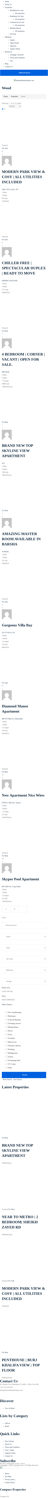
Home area (6, 988)
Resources (8, 52)
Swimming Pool (14, 1060)
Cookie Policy (10, 1482)
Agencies (13, 46)
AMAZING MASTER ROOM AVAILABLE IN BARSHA (21, 539)
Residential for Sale (17, 16)
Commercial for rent (17, 22)
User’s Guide (9, 1450)
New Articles (9, 1441)
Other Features (7, 1004)
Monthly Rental (15, 28)
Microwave (12, 1042)
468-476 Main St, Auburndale (12, 719)
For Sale (5, 148)
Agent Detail (14, 43)
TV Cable (12, 1064)
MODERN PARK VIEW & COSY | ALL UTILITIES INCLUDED (23, 177)
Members (8, 37)
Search (24, 1075)
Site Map (8, 1476)
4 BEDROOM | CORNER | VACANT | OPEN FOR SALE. (23, 359)
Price (4, 996)
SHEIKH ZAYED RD (9, 281)
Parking (11, 1049)
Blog (6, 64)
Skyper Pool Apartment (20, 879)
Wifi (10, 1068)
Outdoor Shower (14, 1046)
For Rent (5, 331)
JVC (3, 463)
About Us (8, 4)
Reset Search (7, 1079)
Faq (11, 61)
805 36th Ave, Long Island (11, 886)
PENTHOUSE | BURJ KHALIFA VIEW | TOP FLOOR (21, 1365)
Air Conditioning (14, 1012)
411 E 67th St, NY (8, 633)
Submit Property (24, 73)
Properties (8, 7)
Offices (7, 1423)
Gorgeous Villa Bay (17, 625)
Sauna (10, 1057)
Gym (10, 1034)
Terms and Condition (17, 58)
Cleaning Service (14, 1023)
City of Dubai (10, 1408)
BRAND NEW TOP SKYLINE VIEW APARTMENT (17, 450)
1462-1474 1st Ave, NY (10, 189)
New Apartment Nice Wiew (23, 795)
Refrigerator (13, 1053)
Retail (7, 1426)
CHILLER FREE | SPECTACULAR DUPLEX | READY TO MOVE (24, 268)
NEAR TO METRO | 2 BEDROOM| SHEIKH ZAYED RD (20, 1222)
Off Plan (13, 34)
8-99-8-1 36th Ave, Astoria (11, 803)
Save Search (17, 1079)
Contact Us (9, 67)
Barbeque (12, 1016)
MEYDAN (5, 372)
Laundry (11, 1038)
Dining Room (13, 1027)
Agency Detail (15, 49)
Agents (12, 40)
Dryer (10, 1031)
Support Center (10, 1453)
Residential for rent (16, 10)
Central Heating (14, 1020)
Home (7, 1)
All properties (19, 13)
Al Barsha (5, 552)
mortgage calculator (17, 55)
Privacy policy (10, 1479)
